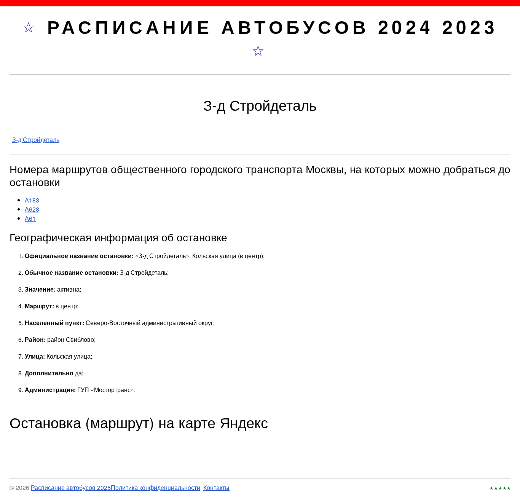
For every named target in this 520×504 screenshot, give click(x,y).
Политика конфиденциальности (155, 487)
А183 (32, 200)
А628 (32, 209)
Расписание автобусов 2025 (71, 487)
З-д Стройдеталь (35, 139)
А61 (30, 218)
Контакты (216, 487)
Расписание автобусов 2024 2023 (272, 26)
